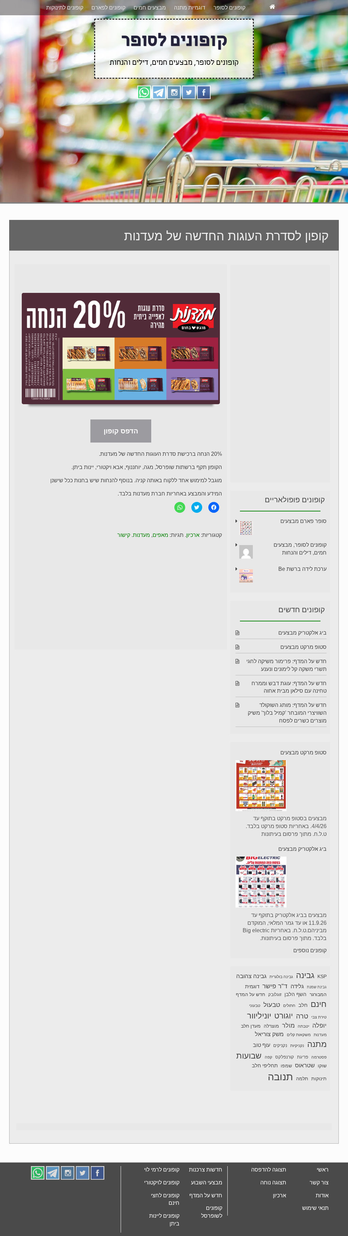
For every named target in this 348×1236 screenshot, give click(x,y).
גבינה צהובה (251, 976)
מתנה (317, 1044)
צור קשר (319, 1182)
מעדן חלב (251, 1026)
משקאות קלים (299, 1034)
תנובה (280, 1076)
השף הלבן (295, 994)
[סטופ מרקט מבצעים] (261, 786)
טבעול (271, 1004)
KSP (322, 976)
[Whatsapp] (144, 92)
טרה (302, 1016)
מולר (288, 1025)
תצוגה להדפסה (268, 1170)
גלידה (297, 986)
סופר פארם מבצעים (303, 521)
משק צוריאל (269, 1034)
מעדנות (141, 535)
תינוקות (319, 1078)
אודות (322, 1195)
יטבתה (303, 1026)
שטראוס (305, 1065)
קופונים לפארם (108, 8)
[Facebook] (204, 92)
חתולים (289, 1005)
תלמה (302, 1078)
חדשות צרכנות (205, 1170)
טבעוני (254, 1005)
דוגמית (252, 986)
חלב (303, 1005)
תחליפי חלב (265, 1065)
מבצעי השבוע (206, 1182)
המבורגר (318, 994)
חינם (319, 1004)
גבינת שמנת (317, 987)
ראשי (323, 1170)
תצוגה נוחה (273, 1182)
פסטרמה (319, 1057)
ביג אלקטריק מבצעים (302, 633)
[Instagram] (174, 92)
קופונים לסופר (229, 8)
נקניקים (280, 1045)
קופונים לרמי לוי (161, 1170)
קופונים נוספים (310, 950)
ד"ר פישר (275, 986)
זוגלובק (274, 994)
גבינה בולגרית (281, 976)
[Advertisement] (174, 150)
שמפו (286, 1065)
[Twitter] (189, 92)
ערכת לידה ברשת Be (302, 569)
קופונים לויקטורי (161, 1182)
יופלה (319, 1025)
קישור (123, 535)
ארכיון (192, 535)
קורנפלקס (284, 1057)
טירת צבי (319, 1017)
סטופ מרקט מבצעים (303, 647)
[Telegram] (159, 92)
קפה (268, 1057)
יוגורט (283, 1015)
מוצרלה (271, 1026)
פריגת (302, 1057)
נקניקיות (297, 1045)
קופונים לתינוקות (64, 8)
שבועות (249, 1055)
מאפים (160, 535)
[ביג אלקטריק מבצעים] (261, 883)
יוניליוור (259, 1015)
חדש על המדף (250, 994)
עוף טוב (261, 1045)
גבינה (305, 975)
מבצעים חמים (150, 8)
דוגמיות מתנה (189, 8)
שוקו (322, 1065)
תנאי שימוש (315, 1208)
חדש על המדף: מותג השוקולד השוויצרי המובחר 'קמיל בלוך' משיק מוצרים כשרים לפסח (287, 713)
